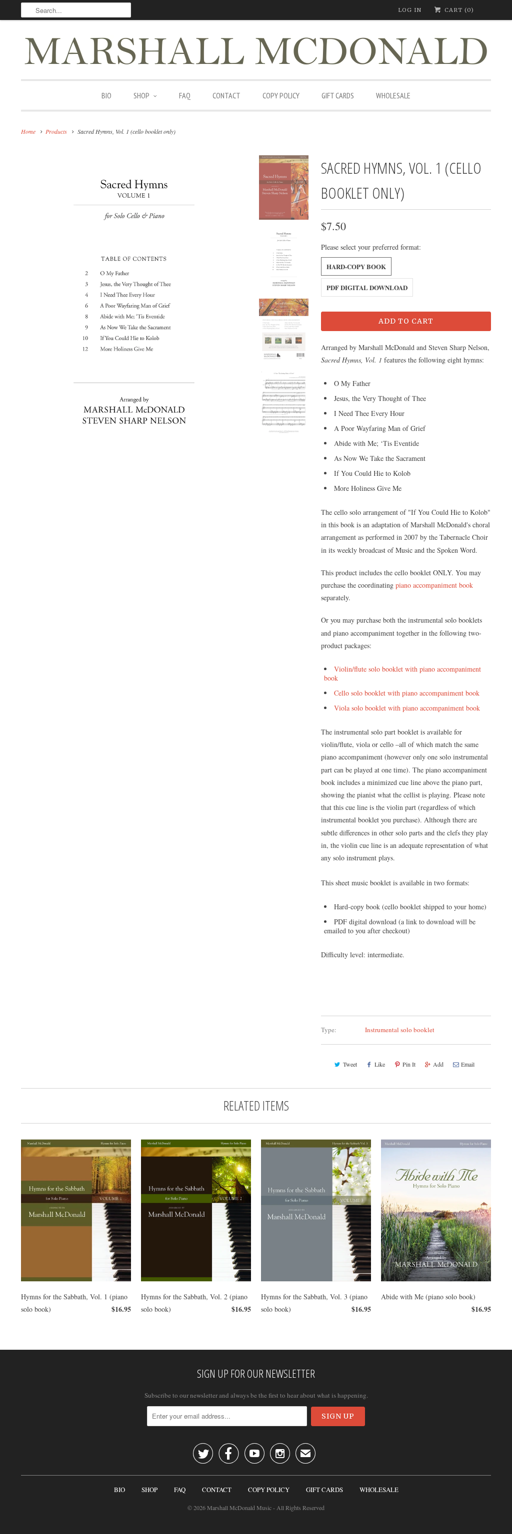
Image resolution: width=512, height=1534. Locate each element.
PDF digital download (367, 287)
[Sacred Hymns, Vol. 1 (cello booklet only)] (134, 301)
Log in (410, 9)
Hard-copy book (356, 266)
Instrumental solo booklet (399, 1029)
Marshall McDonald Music (239, 1508)
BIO (107, 95)
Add (438, 1064)
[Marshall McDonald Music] (256, 52)
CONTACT (226, 95)
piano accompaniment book (434, 585)
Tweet (350, 1064)
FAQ (184, 95)
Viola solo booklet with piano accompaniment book (407, 708)
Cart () (458, 9)
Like (379, 1064)
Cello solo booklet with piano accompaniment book (407, 693)
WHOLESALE (393, 95)
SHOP (142, 95)
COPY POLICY (281, 95)
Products (56, 131)
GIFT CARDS (338, 95)
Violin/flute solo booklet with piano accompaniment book (402, 673)
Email (467, 1064)
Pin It (409, 1064)
